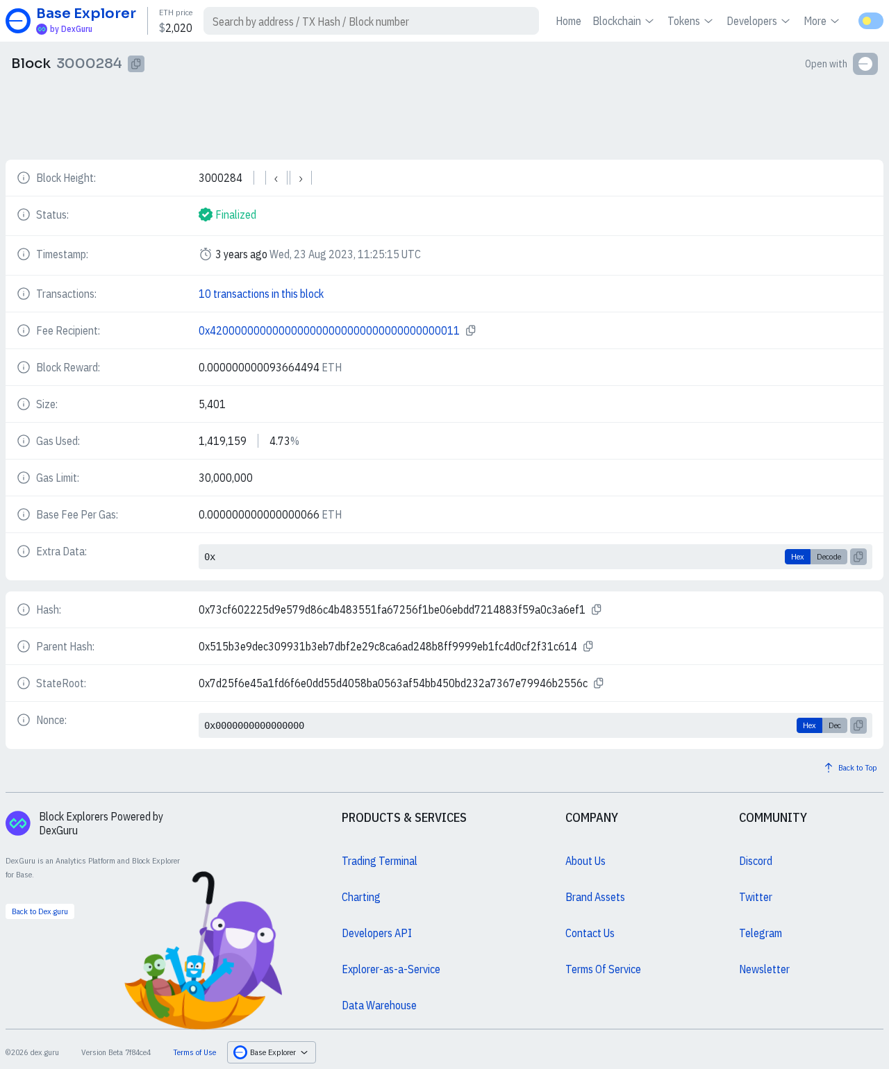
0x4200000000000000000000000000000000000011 (329, 330)
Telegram (760, 933)
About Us (585, 861)
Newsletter (764, 969)
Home (568, 21)
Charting (361, 897)
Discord (755, 861)
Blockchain (616, 21)
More (815, 21)
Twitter (755, 897)
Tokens (683, 21)
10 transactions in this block (261, 294)
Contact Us (590, 933)
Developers (751, 21)
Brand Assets (595, 897)
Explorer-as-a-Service (391, 969)
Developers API (377, 933)
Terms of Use (194, 1052)
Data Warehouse (379, 1005)
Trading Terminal (379, 861)
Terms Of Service (603, 969)
